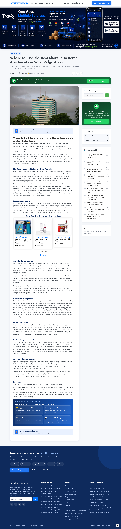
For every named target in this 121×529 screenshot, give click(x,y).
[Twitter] (19, 504)
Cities (67, 502)
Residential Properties (96, 140)
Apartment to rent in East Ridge (50, 486)
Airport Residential (39, 464)
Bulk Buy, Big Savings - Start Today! (43, 215)
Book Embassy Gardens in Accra (99, 494)
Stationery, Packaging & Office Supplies (23, 241)
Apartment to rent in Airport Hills (51, 510)
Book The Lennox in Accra (97, 497)
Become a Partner (70, 494)
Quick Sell (34, 3)
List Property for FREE (101, 3)
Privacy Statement (106, 525)
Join (35, 499)
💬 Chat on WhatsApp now (98, 81)
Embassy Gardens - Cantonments (75, 510)
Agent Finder (56, 3)
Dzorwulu (51, 464)
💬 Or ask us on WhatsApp (41, 470)
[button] (40, 255)
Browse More (43, 251)
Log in (88, 3)
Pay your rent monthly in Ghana (99, 491)
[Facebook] (11, 504)
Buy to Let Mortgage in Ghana (98, 499)
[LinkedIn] (23, 504)
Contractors (65, 3)
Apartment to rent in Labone (49, 507)
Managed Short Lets (77, 3)
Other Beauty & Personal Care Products (41, 241)
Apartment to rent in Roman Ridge (51, 496)
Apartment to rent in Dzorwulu (50, 499)
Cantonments (26, 464)
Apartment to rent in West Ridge (50, 488)
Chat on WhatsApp (96, 121)
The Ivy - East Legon (71, 516)
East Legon (15, 464)
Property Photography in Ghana (99, 512)
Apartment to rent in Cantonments (51, 504)
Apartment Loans (44, 3)
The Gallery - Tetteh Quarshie (74, 513)
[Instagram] (15, 504)
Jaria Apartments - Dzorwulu (74, 519)
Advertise (68, 486)
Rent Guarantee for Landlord (98, 488)
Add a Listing (69, 488)
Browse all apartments (19, 470)
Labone (60, 464)
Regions (67, 505)
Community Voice (70, 491)
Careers (91, 486)
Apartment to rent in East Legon (50, 501)
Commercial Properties (96, 136)
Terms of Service (95, 525)
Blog (66, 497)
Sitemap (41, 525)
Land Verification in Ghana (97, 505)
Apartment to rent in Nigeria (49, 512)
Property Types (69, 499)
